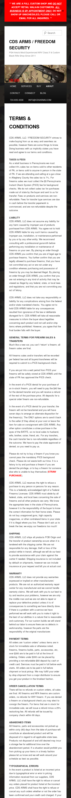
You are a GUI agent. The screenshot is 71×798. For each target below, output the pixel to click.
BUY (39, 86)
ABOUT (49, 86)
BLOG (43, 92)
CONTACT (15, 92)
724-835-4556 (16, 99)
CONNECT (30, 92)
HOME (13, 86)
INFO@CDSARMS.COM (39, 99)
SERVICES (26, 86)
